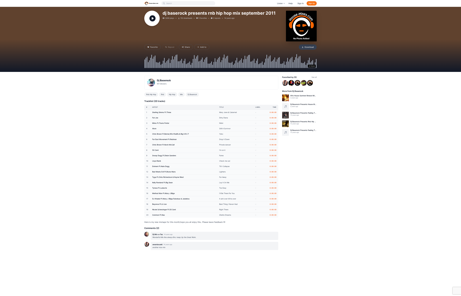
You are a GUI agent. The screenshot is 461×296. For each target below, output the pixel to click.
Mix (181, 94)
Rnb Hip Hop (151, 94)
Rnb (162, 94)
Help (290, 3)
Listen (280, 3)
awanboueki (157, 244)
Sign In (300, 3)
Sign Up (312, 3)
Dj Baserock (164, 80)
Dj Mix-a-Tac (157, 234)
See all (314, 77)
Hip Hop (172, 94)
